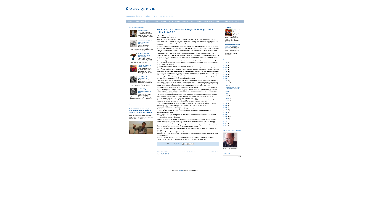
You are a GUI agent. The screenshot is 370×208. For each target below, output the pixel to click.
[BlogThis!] (188, 144)
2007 (226, 125)
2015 (226, 107)
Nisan (228, 93)
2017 (226, 103)
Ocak (227, 100)
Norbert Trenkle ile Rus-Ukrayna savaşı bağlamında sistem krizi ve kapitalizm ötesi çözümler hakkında (140, 110)
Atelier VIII (185, 21)
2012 (226, 114)
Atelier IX (192, 21)
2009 (226, 121)
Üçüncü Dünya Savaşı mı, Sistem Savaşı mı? (144, 77)
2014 (226, 110)
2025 (226, 65)
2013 (226, 112)
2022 (226, 72)
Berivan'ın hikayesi (143, 30)
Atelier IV (170, 21)
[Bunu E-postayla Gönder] (186, 144)
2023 (226, 69)
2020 (226, 76)
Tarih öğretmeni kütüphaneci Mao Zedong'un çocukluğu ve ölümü (144, 90)
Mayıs (228, 91)
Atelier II (163, 21)
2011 (226, 116)
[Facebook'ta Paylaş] (191, 144)
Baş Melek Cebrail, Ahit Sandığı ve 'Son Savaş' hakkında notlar (144, 55)
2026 (226, 63)
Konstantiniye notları (140, 8)
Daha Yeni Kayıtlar (162, 151)
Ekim (227, 85)
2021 (226, 74)
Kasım (228, 83)
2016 (226, 105)
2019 (226, 78)
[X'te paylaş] (189, 144)
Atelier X (199, 21)
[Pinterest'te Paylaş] (193, 144)
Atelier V (177, 21)
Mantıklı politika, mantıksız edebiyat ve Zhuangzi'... (233, 87)
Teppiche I (235, 29)
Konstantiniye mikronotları (232, 44)
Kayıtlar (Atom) (165, 154)
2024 (226, 67)
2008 (226, 123)
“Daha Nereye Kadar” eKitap (229, 21)
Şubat (228, 98)
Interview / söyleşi (139, 21)
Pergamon (228, 27)
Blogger (181, 170)
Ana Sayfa (129, 21)
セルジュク (149, 21)
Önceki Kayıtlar (215, 151)
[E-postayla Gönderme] (182, 143)
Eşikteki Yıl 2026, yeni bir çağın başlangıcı (144, 66)
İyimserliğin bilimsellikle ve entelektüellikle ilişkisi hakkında (145, 42)
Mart (227, 95)
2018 (226, 81)
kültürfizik (217, 21)
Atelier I (157, 21)
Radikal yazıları (208, 21)
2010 (226, 119)
